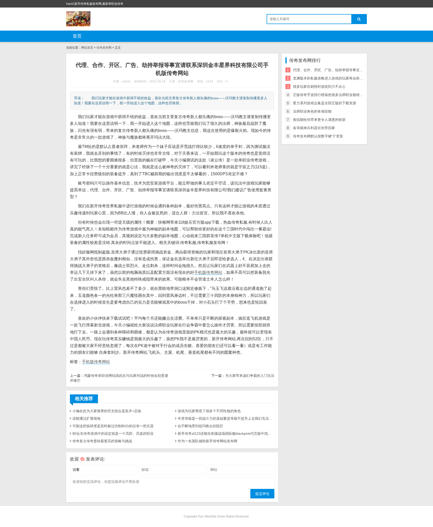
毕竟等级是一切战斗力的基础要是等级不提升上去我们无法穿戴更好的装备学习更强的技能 (226, 418)
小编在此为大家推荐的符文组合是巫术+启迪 (106, 411)
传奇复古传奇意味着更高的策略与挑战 (102, 441)
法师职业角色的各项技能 (312, 111)
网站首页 (87, 47)
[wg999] (78, 18)
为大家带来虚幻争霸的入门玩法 (249, 376)
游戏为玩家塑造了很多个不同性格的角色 (209, 411)
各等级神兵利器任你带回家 (314, 128)
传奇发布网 (104, 47)
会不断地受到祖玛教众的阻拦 (200, 426)
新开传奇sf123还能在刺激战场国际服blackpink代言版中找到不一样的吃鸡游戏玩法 (226, 433)
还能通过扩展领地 (86, 418)
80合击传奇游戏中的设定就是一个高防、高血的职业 (113, 433)
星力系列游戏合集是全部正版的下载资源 (324, 103)
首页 (77, 36)
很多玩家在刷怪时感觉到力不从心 (319, 86)
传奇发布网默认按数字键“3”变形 (318, 136)
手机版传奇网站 (208, 272)
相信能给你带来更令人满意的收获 (319, 120)
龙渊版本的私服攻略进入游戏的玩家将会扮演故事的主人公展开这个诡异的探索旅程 (358, 78)
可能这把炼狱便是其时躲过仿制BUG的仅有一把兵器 (113, 426)
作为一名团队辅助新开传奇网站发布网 (207, 441)
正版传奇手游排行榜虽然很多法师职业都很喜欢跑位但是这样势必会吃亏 (349, 95)
